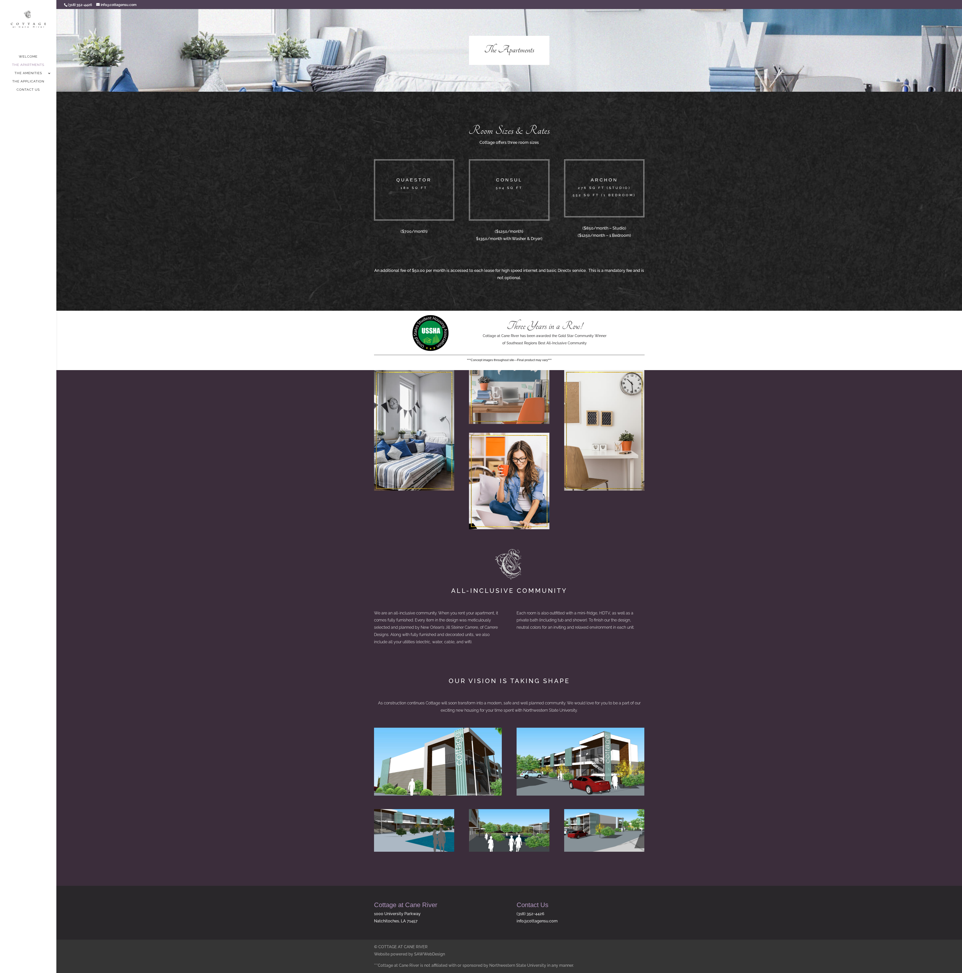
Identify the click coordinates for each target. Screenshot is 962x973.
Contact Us (28, 89)
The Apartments (28, 65)
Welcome (28, 56)
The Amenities (28, 73)
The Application (28, 81)
